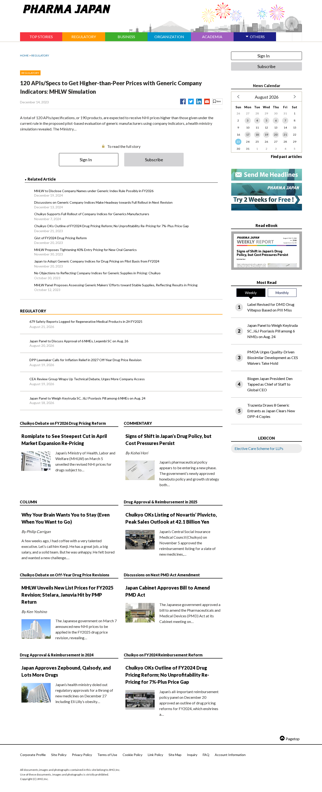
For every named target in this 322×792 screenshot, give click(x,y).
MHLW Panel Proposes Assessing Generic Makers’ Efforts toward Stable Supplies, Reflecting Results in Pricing (116, 285)
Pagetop (293, 738)
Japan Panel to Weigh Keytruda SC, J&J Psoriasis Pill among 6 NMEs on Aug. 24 (87, 398)
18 (257, 134)
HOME (24, 55)
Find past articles (286, 156)
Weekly (251, 293)
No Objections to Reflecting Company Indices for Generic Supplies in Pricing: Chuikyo (97, 273)
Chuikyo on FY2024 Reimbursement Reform (163, 655)
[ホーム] (65, 8)
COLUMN (28, 502)
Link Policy (155, 755)
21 (285, 134)
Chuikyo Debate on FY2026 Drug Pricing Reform (63, 423)
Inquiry (192, 755)
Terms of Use (107, 755)
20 (275, 134)
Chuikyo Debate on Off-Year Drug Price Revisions (64, 575)
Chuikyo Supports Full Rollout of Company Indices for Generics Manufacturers (91, 214)
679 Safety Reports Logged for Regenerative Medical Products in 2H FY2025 (85, 321)
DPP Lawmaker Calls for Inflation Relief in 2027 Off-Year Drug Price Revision (85, 360)
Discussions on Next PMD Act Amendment (162, 575)
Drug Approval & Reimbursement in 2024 (56, 655)
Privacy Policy (82, 755)
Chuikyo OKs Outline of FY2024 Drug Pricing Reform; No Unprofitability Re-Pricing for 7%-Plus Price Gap (111, 226)
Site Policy (58, 755)
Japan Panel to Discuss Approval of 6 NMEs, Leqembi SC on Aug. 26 (78, 341)
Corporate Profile (33, 755)
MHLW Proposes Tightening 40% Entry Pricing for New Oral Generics (85, 250)
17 (247, 134)
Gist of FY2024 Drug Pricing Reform (60, 238)
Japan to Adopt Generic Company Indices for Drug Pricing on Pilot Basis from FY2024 (96, 261)
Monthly (282, 293)
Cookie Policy (132, 755)
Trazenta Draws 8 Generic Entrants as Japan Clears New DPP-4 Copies (271, 411)
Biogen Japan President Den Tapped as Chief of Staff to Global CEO (270, 384)
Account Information (230, 755)
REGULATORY (40, 55)
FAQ (206, 755)
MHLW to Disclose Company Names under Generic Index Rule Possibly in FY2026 (93, 191)
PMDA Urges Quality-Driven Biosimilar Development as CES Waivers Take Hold (272, 357)
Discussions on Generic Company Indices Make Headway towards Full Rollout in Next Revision (103, 202)
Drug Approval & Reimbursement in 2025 (160, 502)
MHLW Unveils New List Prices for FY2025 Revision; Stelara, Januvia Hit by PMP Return (67, 595)
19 (266, 134)
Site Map (175, 755)
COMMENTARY (138, 423)
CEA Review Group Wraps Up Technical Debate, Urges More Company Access (87, 379)
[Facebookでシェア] (183, 100)
